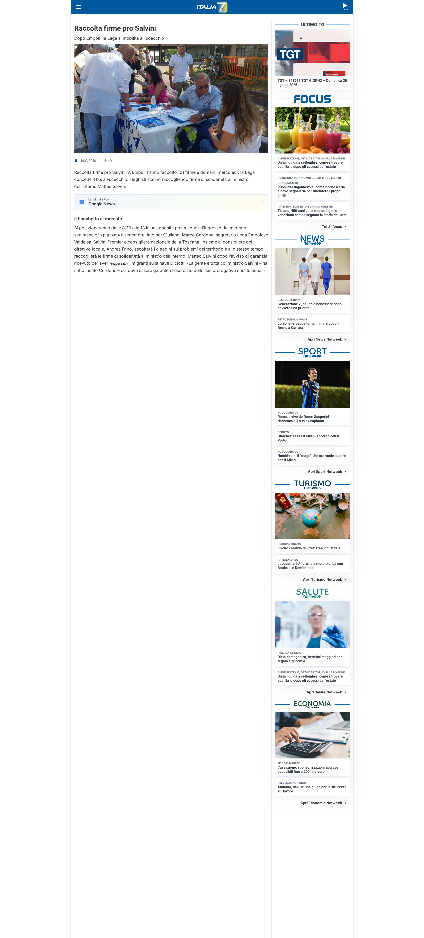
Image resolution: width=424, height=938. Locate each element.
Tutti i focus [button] (332, 226)
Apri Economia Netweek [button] (321, 803)
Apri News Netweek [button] (324, 339)
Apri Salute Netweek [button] (324, 692)
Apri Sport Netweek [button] (325, 471)
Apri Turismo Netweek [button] (322, 579)
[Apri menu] (79, 7)
